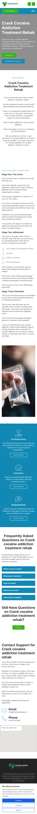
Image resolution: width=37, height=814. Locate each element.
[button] (18, 569)
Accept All (18, 800)
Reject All (18, 810)
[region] (18, 798)
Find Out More (18, 455)
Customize (18, 805)
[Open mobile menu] (33, 11)
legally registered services (16, 700)
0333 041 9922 (14, 720)
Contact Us (9, 55)
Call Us (18, 627)
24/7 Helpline (10, 11)
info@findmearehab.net (18, 712)
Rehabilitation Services (13, 61)
